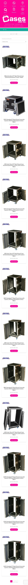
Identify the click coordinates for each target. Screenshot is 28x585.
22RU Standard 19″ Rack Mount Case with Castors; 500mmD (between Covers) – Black (13, 523)
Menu (5, 29)
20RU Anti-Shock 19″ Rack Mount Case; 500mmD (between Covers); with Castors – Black (14, 433)
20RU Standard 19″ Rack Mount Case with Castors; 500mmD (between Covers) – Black (14, 478)
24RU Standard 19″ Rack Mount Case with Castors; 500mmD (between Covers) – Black (14, 567)
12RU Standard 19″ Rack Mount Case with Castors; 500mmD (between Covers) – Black (14, 210)
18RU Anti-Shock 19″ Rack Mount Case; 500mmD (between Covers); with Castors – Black (14, 344)
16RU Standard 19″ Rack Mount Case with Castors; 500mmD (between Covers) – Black (14, 299)
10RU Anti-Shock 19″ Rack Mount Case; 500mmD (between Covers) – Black (14, 76)
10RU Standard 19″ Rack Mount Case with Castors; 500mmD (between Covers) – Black (14, 121)
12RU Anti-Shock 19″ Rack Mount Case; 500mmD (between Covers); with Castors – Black (14, 165)
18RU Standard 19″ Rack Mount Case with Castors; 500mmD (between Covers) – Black (14, 389)
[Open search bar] (4, 9)
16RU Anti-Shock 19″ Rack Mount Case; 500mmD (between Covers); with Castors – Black (14, 255)
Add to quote (14, 82)
